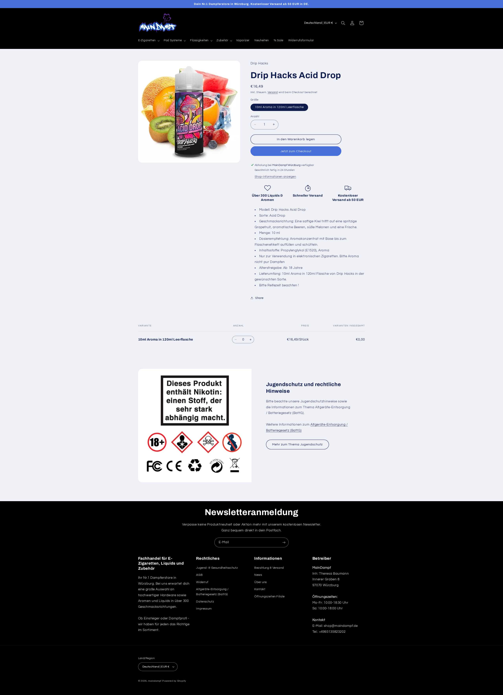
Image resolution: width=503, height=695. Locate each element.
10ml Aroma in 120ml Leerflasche (279, 106)
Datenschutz (205, 601)
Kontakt (259, 589)
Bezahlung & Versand (269, 567)
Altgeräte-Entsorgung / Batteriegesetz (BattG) (212, 592)
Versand (273, 92)
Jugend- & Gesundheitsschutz (217, 567)
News (258, 575)
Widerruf (202, 582)
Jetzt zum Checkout (295, 151)
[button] (148, 40)
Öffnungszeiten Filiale (269, 596)
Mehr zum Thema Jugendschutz (297, 444)
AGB (199, 575)
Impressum (204, 608)
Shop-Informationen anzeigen (275, 176)
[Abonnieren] (283, 542)
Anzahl (255, 116)
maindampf (155, 681)
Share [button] (259, 297)
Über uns (260, 582)
